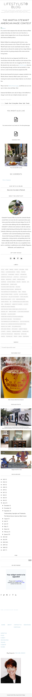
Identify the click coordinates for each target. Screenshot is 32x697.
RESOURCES (27, 625)
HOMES (3, 647)
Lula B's (26, 304)
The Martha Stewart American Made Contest (15, 516)
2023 (4, 479)
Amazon (24, 281)
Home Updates (5, 301)
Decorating (23, 274)
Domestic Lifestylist (6, 276)
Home (20, 103)
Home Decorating (20, 299)
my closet (16, 190)
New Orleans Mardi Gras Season (16, 399)
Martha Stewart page (13, 86)
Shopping (3, 281)
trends (24, 291)
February (6, 532)
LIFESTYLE (4, 633)
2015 (4, 498)
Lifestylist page (22, 65)
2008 (4, 547)
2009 (4, 545)
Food (10, 103)
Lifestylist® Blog (16, 5)
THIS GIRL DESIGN (20, 653)
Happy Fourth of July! (17, 469)
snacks (3, 336)
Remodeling (18, 289)
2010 (4, 542)
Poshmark (22, 190)
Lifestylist (4, 274)
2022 (4, 482)
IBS (10, 301)
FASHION (3, 645)
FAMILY (3, 638)
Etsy (14, 299)
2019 (4, 490)
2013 (4, 503)
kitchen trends (11, 281)
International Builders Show (20, 301)
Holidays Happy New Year (7, 286)
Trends (27, 103)
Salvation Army (12, 314)
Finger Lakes (13, 284)
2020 (4, 487)
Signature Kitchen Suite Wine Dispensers (12, 316)
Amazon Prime (21, 279)
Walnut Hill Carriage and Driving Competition (13, 324)
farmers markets (16, 331)
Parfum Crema (12, 311)
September (6, 511)
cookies (9, 331)
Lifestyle (16, 276)
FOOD (2, 635)
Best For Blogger (22, 695)
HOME (3, 625)
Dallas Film (4, 296)
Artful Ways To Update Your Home (16, 448)
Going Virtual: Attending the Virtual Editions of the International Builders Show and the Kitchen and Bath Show (16, 428)
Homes (14, 279)
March (6, 529)
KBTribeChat (8, 304)
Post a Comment (7, 180)
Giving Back (15, 103)
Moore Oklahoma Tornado (8, 306)
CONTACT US (17, 625)
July (5, 521)
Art (28, 281)
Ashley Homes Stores (6, 294)
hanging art (25, 331)
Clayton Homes (23, 294)
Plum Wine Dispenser (23, 311)
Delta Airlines (24, 296)
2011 (4, 539)
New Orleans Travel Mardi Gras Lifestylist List (14, 309)
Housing (18, 286)
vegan (20, 336)
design (3, 279)
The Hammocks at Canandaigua (9, 291)
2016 (4, 495)
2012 (4, 537)
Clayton (16, 294)
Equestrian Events (6, 299)
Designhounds (5, 284)
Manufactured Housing (7, 289)
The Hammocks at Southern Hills (10, 321)
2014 (4, 500)
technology (9, 336)
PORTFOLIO (17, 627)
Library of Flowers (17, 304)
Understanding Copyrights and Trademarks (15, 513)
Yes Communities (16, 326)
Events (16, 269)
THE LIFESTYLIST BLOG (9, 609)
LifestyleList (23, 276)
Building (21, 269)
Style (24, 103)
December (6, 505)
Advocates (8, 279)
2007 (4, 550)
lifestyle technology (7, 333)
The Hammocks (17, 319)
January (6, 534)
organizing (17, 333)
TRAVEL (3, 642)
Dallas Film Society (14, 296)
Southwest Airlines (6, 319)
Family (6, 103)
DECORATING (5, 640)
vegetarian (26, 336)
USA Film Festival (24, 321)
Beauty (17, 274)
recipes (19, 281)
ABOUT (9, 625)
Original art (4, 311)
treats (15, 336)
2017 (4, 492)
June (5, 524)
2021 (4, 484)
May (5, 526)
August (6, 519)
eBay (19, 291)
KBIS (2, 304)
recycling (23, 333)
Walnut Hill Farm (6, 326)
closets (3, 331)
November (6, 508)
